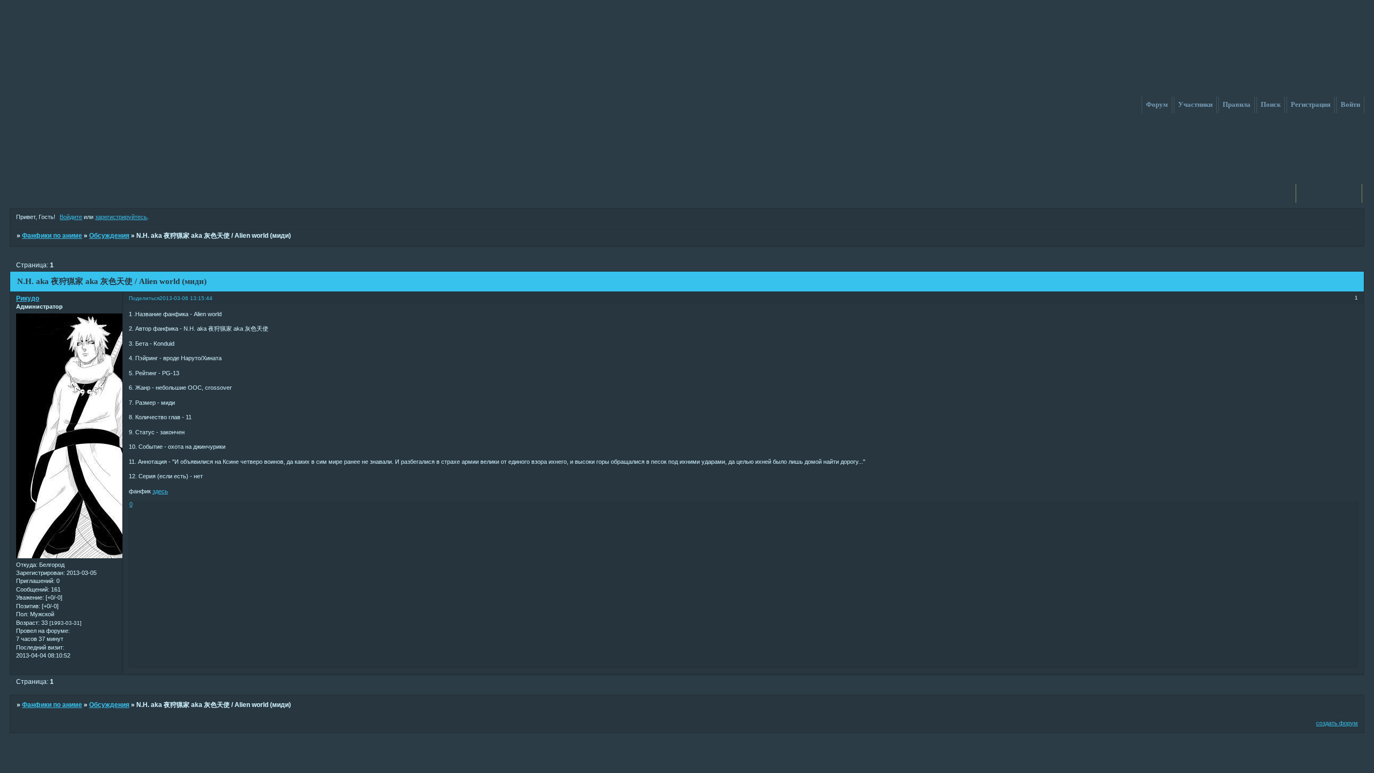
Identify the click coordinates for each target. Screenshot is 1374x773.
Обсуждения (109, 235)
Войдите (71, 217)
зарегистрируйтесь (121, 217)
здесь (160, 491)
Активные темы (1329, 193)
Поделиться (144, 298)
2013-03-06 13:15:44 (186, 298)
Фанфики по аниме (52, 235)
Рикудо (27, 298)
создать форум (1337, 723)
